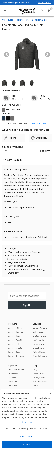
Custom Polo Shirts (17, 339)
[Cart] (49, 10)
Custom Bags (14, 352)
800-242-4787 (44, 2)
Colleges (12, 377)
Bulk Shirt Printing (16, 369)
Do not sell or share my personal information (27, 428)
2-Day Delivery (39, 347)
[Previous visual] (6, 54)
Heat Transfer (39, 339)
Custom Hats (14, 335)
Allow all (27, 444)
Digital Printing (39, 335)
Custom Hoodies (15, 331)
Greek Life (12, 381)
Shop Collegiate (40, 356)
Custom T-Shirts (15, 327)
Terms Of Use (38, 373)
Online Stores (39, 352)
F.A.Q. (35, 369)
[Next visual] (47, 54)
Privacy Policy (39, 377)
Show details (27, 422)
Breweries (12, 385)
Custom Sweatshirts (17, 347)
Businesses (13, 373)
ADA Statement (40, 381)
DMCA (35, 385)
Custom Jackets (15, 343)
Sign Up (27, 305)
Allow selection (27, 436)
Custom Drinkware (16, 356)
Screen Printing (40, 327)
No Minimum (38, 343)
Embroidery (38, 331)
